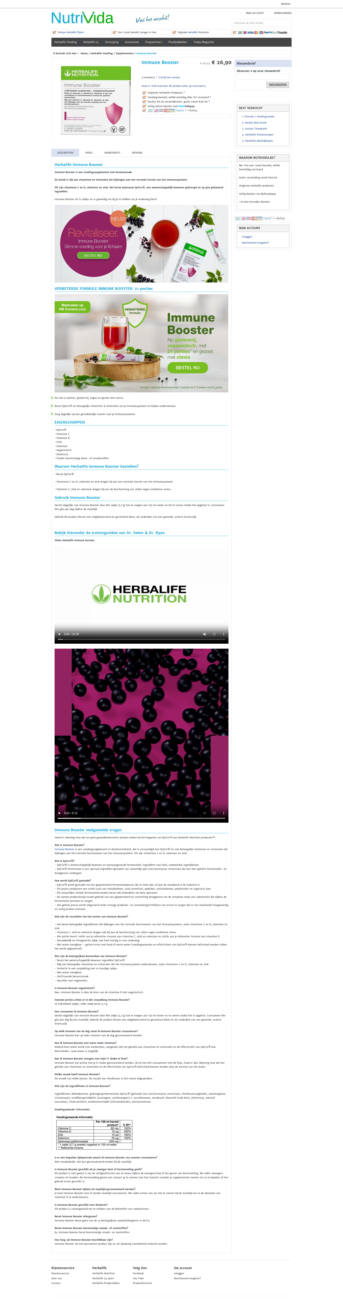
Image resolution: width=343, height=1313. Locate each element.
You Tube (138, 1278)
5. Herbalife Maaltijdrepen (257, 140)
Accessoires (132, 42)
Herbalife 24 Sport (103, 1278)
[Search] (288, 23)
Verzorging (112, 42)
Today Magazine (204, 42)
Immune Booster (64, 849)
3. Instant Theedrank (254, 128)
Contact (56, 1283)
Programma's (153, 42)
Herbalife (192, 32)
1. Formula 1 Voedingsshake (258, 116)
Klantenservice (60, 1273)
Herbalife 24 (91, 42)
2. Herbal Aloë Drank (254, 122)
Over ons (56, 1278)
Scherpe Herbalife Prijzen (71, 32)
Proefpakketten (178, 42)
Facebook (138, 1273)
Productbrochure (142, 1283)
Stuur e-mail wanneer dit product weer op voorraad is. (174, 86)
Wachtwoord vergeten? (255, 242)
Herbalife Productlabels (106, 1283)
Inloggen (247, 236)
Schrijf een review (169, 77)
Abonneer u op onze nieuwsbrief (258, 71)
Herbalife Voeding (65, 42)
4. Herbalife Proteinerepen (258, 134)
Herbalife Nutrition (103, 1273)
